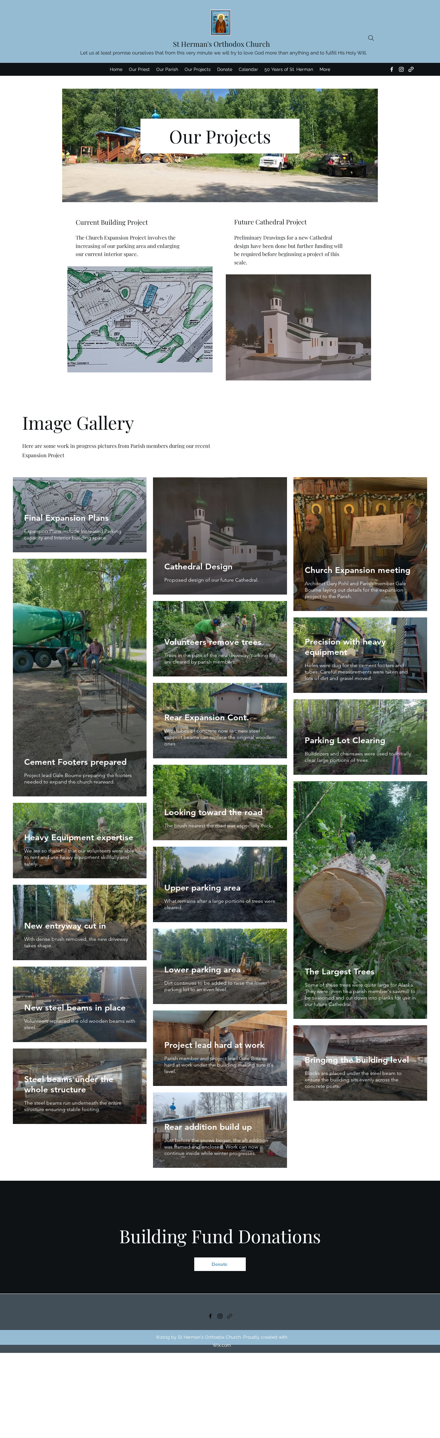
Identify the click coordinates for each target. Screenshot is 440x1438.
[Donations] (229, 1316)
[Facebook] (391, 69)
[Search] (371, 38)
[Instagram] (401, 69)
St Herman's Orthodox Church (221, 44)
